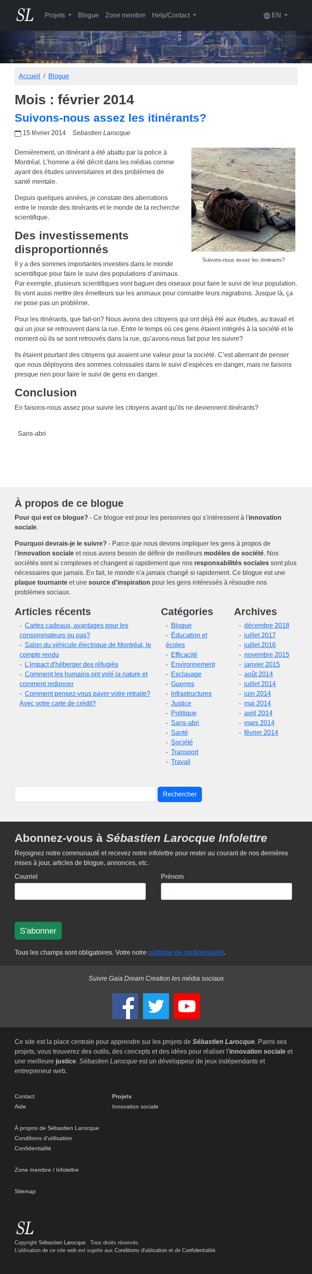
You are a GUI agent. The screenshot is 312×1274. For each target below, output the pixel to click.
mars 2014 (259, 722)
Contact (25, 1096)
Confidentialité (33, 1148)
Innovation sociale (135, 1106)
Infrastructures (191, 693)
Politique (184, 713)
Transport (184, 752)
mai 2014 (257, 703)
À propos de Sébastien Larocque (57, 1128)
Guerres (182, 683)
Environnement (193, 664)
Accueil (29, 76)
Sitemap (25, 1191)
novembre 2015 (266, 654)
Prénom (172, 876)
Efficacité (184, 654)
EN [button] (276, 15)
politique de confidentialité (186, 952)
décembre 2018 (266, 625)
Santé (179, 732)
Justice (181, 703)
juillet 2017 (260, 635)
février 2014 (261, 732)
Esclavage (186, 674)
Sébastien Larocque (62, 1243)
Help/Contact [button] (171, 15)
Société (182, 742)
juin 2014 (257, 693)
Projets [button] (56, 15)
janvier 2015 (262, 664)
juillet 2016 (260, 644)
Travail (181, 761)
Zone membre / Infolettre (47, 1169)
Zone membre (125, 15)
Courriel (26, 876)
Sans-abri (32, 433)
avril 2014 (258, 713)
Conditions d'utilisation (43, 1138)
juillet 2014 (260, 683)
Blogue (88, 15)
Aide (20, 1106)
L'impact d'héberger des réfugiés (71, 664)
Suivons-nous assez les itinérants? (110, 118)
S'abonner (38, 930)
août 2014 (258, 674)
